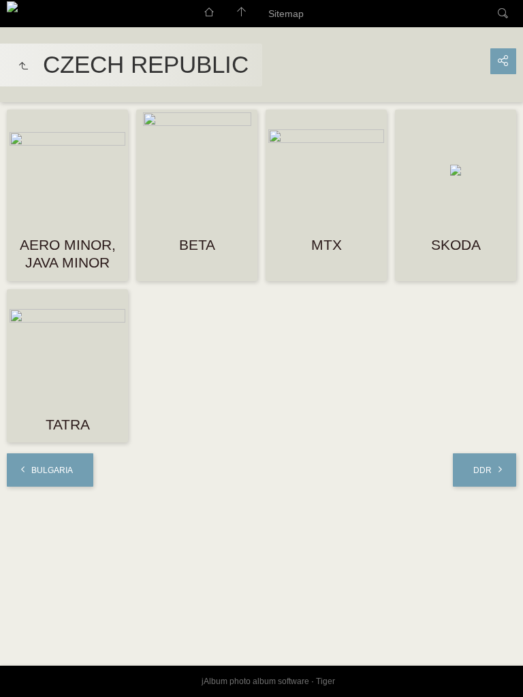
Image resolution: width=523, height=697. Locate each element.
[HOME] (12, 6)
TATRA (68, 424)
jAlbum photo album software (255, 681)
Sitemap (286, 13)
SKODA (456, 245)
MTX (326, 245)
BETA (197, 245)
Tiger (325, 681)
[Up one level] (23, 67)
